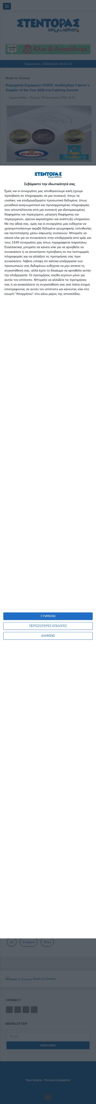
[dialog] (48, 552)
